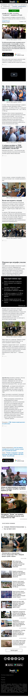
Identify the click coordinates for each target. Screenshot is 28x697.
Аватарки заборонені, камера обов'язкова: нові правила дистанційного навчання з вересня (13, 289)
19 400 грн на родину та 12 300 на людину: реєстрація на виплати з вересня (13, 294)
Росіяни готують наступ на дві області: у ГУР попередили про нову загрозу (14, 300)
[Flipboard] (19, 658)
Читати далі (14, 650)
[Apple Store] (9, 664)
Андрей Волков (6, 20)
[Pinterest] (22, 658)
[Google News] (15, 658)
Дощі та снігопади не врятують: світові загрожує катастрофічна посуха (13, 283)
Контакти (3, 682)
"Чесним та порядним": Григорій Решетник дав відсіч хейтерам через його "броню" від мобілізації (12, 454)
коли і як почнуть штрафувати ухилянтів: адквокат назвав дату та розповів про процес (13, 449)
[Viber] (12, 658)
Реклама (3, 677)
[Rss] (5, 658)
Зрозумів (14, 10)
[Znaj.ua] (14, 1)
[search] (1, 1)
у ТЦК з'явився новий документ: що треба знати (13, 422)
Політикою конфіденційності (19, 6)
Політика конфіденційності (7, 675)
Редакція (3, 679)
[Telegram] (8, 658)
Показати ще (21, 305)
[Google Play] (18, 664)
